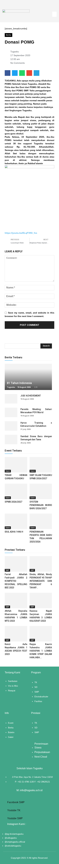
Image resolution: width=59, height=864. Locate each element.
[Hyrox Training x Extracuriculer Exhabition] (11, 426)
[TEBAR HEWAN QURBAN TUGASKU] (16, 464)
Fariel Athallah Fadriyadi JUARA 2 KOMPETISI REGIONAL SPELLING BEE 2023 (16, 581)
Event (8, 471)
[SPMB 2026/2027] (16, 491)
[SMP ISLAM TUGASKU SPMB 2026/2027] (41, 464)
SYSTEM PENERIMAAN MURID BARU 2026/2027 (41, 505)
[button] (54, 14)
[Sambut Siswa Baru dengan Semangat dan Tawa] (11, 439)
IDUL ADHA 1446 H (14, 531)
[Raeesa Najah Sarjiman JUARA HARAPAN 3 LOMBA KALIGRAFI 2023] (41, 600)
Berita (8, 35)
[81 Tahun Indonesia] (28, 377)
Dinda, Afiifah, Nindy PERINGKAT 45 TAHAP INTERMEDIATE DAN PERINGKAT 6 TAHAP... (41, 581)
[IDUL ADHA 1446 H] (16, 521)
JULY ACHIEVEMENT (30, 395)
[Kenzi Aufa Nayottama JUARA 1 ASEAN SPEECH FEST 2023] (16, 633)
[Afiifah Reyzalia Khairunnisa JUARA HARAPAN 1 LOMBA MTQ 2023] (16, 600)
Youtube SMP (15, 818)
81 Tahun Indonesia (19, 383)
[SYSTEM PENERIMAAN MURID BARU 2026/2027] (41, 491)
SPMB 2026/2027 (13, 502)
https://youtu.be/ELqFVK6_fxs (21, 233)
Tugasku (11, 387)
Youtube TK (13, 810)
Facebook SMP (16, 802)
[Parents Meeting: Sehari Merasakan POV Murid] (11, 412)
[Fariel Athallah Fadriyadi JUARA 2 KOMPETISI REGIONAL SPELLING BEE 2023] (16, 564)
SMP (7, 570)
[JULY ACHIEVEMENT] (11, 399)
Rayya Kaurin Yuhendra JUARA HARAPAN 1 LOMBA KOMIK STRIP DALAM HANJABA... (41, 651)
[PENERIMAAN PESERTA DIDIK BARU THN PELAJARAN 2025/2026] (41, 521)
